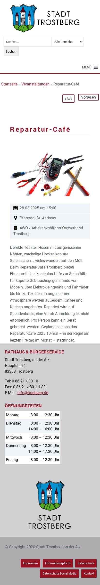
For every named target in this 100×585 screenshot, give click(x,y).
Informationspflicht (57, 563)
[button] (87, 67)
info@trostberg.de (32, 392)
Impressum (30, 563)
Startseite (9, 84)
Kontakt (89, 573)
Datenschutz (86, 563)
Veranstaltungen (35, 84)
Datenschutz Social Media (59, 573)
